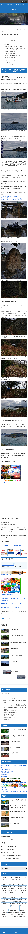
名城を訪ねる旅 (5, 843)
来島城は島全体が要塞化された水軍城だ (13, 55)
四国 (3, 618)
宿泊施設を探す (8, 62)
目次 (12, 40)
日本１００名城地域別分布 (7, 849)
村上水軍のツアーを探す (10, 59)
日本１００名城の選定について (8, 846)
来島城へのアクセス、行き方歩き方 (12, 60)
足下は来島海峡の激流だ (10, 57)
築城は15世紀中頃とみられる (11, 53)
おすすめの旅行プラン (9, 64)
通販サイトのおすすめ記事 (7, 852)
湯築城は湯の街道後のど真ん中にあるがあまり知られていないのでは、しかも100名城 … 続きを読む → (13, 198)
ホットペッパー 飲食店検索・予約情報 (12, 855)
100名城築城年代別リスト (7, 836)
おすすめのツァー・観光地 (7, 839)
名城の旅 (8, 618)
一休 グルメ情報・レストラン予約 (11, 858)
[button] (25, 694)
